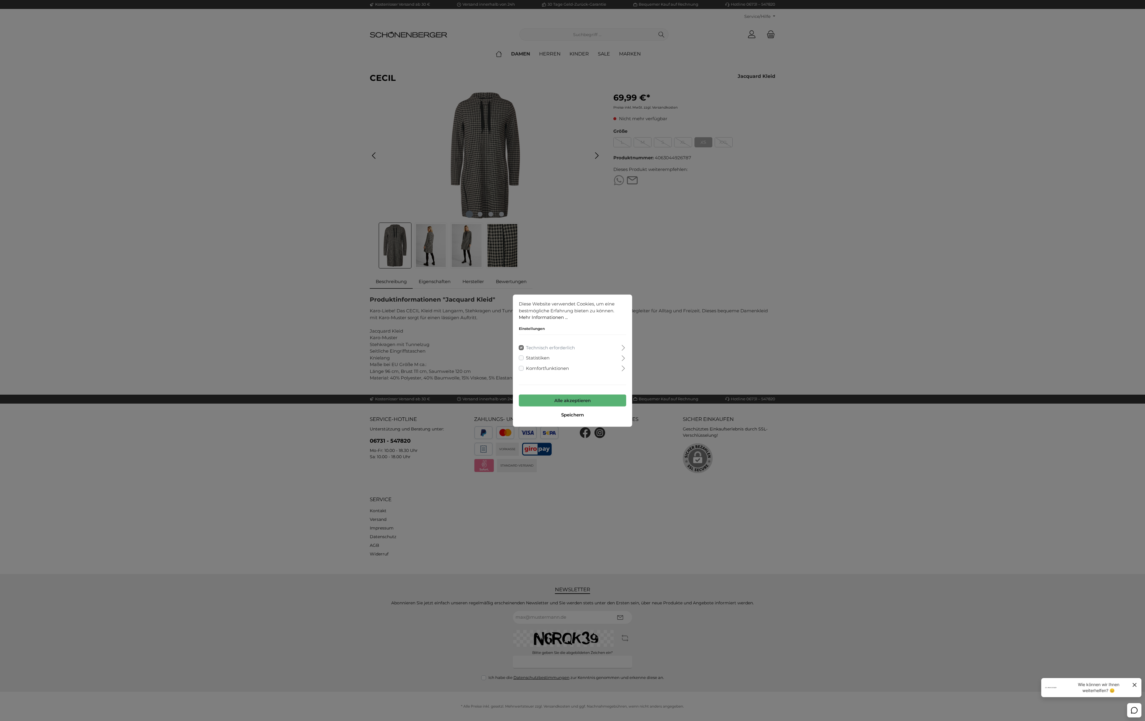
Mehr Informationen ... (543, 317)
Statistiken (538, 357)
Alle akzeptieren (572, 400)
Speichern (572, 414)
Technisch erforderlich (550, 347)
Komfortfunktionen (547, 368)
